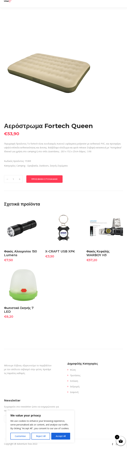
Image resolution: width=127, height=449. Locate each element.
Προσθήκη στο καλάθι (44, 179)
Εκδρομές (75, 386)
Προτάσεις (75, 375)
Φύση (73, 369)
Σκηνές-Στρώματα (59, 165)
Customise (20, 436)
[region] (40, 426)
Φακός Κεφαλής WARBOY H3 (97, 253)
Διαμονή (74, 392)
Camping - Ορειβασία (27, 165)
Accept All (61, 436)
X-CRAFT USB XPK (60, 251)
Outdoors (44, 165)
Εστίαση (74, 380)
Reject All (41, 436)
